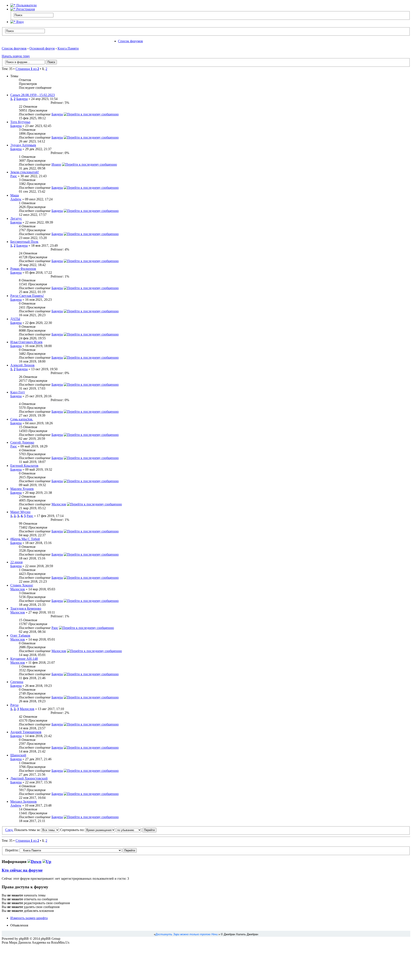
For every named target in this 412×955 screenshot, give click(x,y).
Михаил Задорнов (23, 801)
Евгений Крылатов (24, 465)
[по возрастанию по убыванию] (136, 830)
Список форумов (130, 41)
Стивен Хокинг (21, 585)
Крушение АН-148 (24, 658)
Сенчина (16, 682)
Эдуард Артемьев (23, 145)
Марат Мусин (20, 512)
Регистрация (25, 9)
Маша (14, 195)
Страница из (27, 69)
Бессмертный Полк (24, 241)
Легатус (16, 218)
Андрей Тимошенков (25, 732)
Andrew (15, 199)
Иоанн (56, 164)
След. (9, 830)
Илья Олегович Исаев (26, 342)
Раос (13, 176)
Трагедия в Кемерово (25, 608)
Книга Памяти (68, 48)
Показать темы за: (27, 830)
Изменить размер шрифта (29, 918)
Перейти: (12, 850)
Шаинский (18, 755)
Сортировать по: (72, 830)
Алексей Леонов (22, 365)
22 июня (16, 562)
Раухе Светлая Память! (27, 296)
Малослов (59, 504)
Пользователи (26, 5)
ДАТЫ (15, 319)
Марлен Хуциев (22, 489)
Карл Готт (17, 392)
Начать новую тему (16, 56)
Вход (19, 22)
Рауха (14, 705)
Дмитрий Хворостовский (29, 778)
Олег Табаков (20, 635)
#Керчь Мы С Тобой (25, 539)
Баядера (22, 99)
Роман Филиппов (23, 268)
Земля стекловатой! (24, 172)
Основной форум (42, 48)
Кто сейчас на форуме (22, 870)
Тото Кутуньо (20, 122)
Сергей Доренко (22, 442)
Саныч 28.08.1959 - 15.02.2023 (32, 95)
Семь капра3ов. (21, 419)
